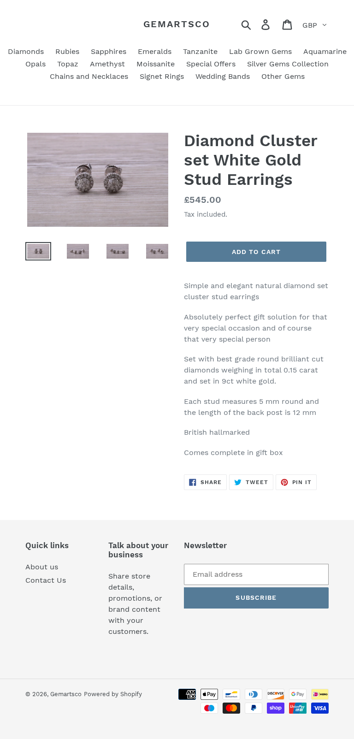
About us (41, 566)
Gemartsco (176, 24)
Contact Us (45, 580)
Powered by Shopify (113, 694)
